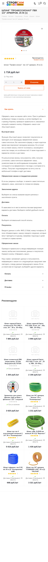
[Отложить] (42, 29)
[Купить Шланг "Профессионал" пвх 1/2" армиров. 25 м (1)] (24, 38)
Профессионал (39, 60)
